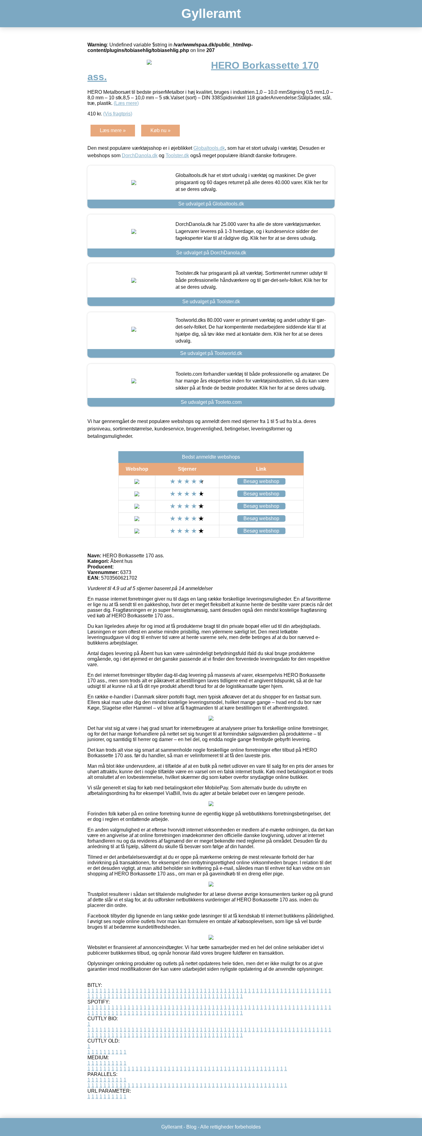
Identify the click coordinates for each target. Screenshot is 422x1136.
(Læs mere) (126, 103)
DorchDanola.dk (140, 155)
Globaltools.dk (209, 148)
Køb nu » (160, 130)
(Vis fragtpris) (117, 113)
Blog (191, 1127)
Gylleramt (211, 13)
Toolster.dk (177, 155)
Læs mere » (113, 130)
